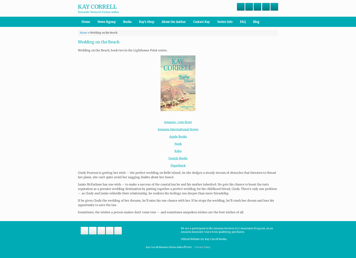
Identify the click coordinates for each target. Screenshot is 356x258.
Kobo (178, 151)
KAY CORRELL (97, 6)
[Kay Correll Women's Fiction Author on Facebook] (241, 7)
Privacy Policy (202, 247)
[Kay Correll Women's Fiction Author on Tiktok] (257, 7)
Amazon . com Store (178, 122)
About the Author (174, 22)
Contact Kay (201, 22)
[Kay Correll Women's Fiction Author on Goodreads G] (274, 7)
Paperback (178, 165)
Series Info (225, 22)
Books (127, 22)
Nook (178, 144)
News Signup (107, 22)
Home (86, 22)
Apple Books (178, 136)
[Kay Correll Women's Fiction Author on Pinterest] (266, 7)
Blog (256, 22)
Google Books (178, 158)
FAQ (243, 22)
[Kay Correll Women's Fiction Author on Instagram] (249, 7)
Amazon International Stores (178, 129)
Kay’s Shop (146, 22)
